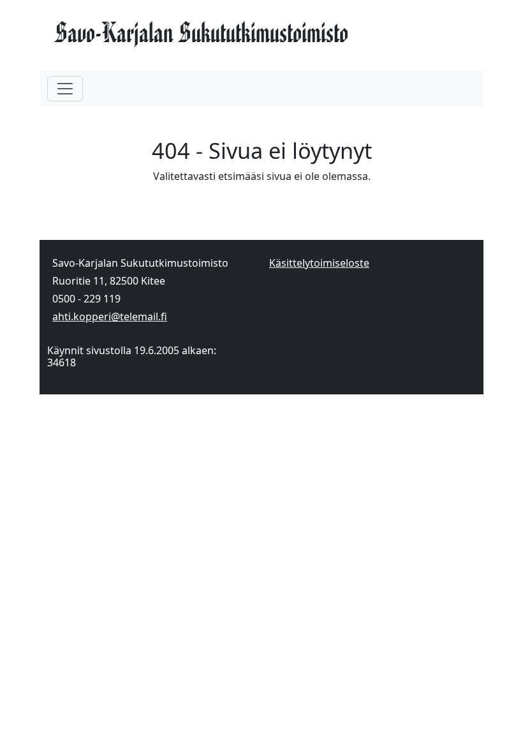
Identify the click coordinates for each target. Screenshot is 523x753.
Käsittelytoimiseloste (319, 263)
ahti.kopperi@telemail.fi (109, 316)
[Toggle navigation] (65, 88)
